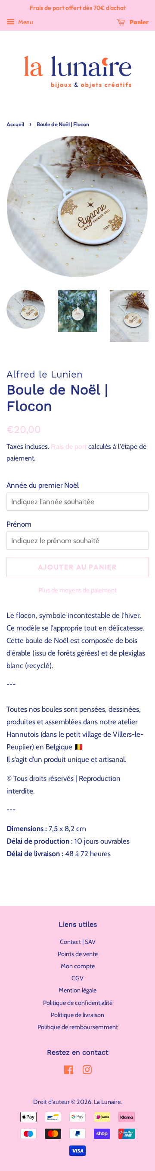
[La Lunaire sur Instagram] (87, 1071)
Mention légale (77, 990)
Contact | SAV (78, 942)
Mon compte (78, 966)
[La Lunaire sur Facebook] (69, 1071)
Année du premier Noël (42, 485)
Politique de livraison (77, 1015)
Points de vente (78, 954)
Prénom (18, 524)
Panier (138, 22)
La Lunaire (107, 1102)
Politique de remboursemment (77, 1027)
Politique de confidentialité (77, 1003)
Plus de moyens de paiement (77, 590)
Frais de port (69, 446)
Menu (25, 22)
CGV (77, 978)
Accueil (15, 124)
